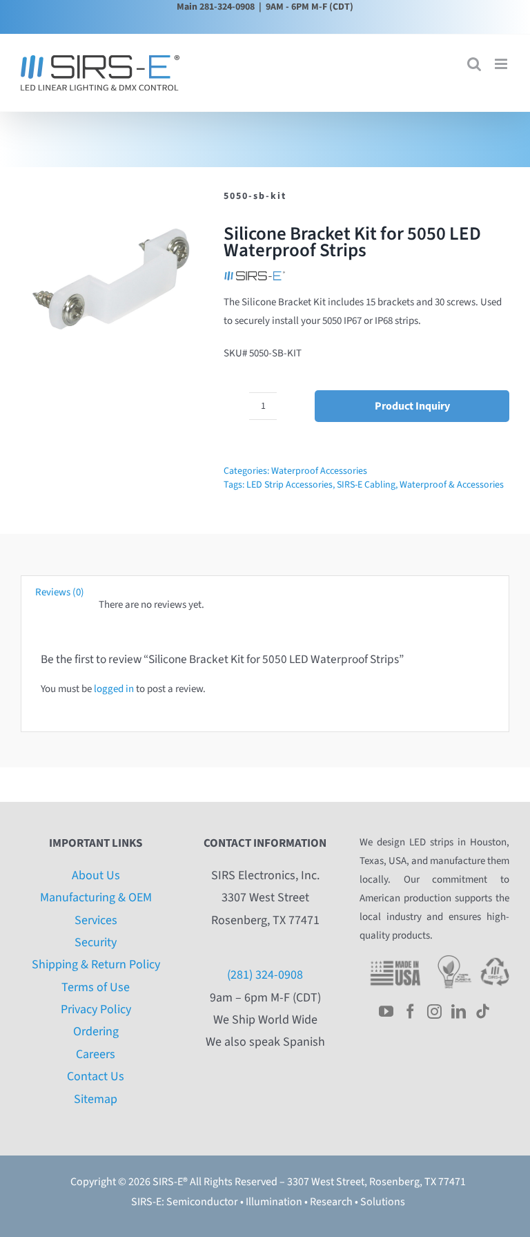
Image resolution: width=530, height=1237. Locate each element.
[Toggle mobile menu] (502, 64)
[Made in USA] (395, 960)
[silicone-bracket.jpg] (112, 280)
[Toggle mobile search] (474, 64)
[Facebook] (410, 1011)
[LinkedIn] (458, 1011)
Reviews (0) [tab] (59, 592)
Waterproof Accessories (319, 471)
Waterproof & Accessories (452, 485)
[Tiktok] (482, 1011)
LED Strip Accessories (289, 485)
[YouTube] (386, 1011)
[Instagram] (434, 1011)
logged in (114, 689)
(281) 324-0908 (265, 975)
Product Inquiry (412, 406)
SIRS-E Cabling (366, 485)
